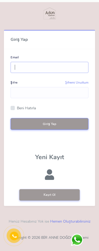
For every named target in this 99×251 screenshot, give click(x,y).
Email (15, 57)
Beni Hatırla (26, 108)
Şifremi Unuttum (76, 82)
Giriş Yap (49, 124)
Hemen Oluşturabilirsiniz (70, 221)
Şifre (14, 82)
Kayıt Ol (50, 195)
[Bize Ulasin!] (76, 239)
